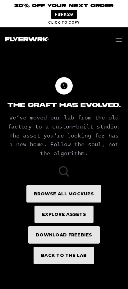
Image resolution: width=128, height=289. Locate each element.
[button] (64, 13)
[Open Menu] (119, 40)
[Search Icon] (64, 171)
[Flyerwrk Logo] (26, 40)
